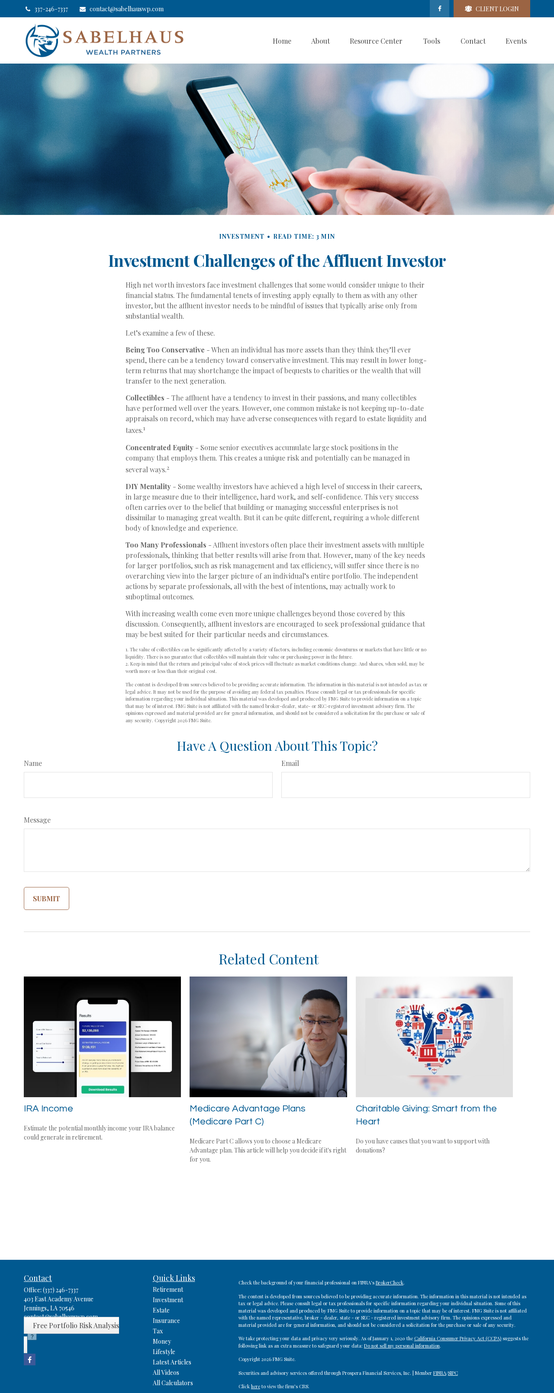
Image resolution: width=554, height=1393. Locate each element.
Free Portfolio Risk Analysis (76, 1325)
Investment (168, 1300)
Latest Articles (172, 1362)
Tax (158, 1331)
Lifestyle (164, 1352)
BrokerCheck (389, 1282)
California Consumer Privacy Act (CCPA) (457, 1338)
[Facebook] (439, 8)
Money (162, 1341)
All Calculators (173, 1383)
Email (290, 763)
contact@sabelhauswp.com (127, 9)
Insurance (166, 1320)
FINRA (439, 1373)
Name (33, 763)
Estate (161, 1310)
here (255, 1386)
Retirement (168, 1289)
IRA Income (48, 1109)
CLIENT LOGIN (497, 9)
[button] (282, 40)
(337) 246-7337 (60, 1290)
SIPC (453, 1373)
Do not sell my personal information (402, 1345)
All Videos (166, 1372)
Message (37, 819)
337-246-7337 (51, 9)
